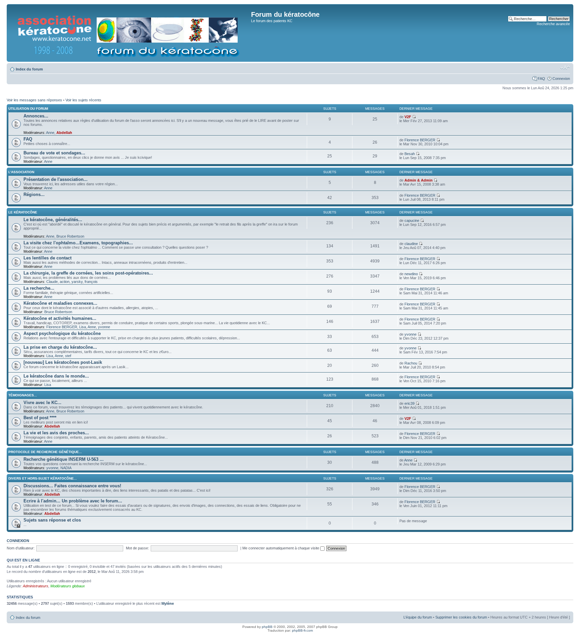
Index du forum (29, 69)
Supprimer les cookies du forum (461, 617)
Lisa (82, 327)
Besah (409, 154)
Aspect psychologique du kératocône (62, 333)
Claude (52, 282)
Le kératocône (22, 212)
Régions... (34, 194)
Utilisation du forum (28, 108)
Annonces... (35, 115)
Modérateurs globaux (67, 586)
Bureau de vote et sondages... (54, 152)
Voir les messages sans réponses (34, 100)
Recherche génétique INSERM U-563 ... (63, 459)
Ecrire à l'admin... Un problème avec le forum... (72, 500)
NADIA (65, 468)
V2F (407, 117)
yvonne (104, 327)
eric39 (409, 403)
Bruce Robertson (70, 236)
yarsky (77, 282)
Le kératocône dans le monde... (56, 376)
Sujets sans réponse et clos (52, 520)
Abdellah (64, 133)
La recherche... (38, 288)
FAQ (541, 79)
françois (91, 282)
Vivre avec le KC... (42, 402)
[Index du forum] (129, 33)
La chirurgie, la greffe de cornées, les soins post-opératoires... (88, 273)
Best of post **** (39, 417)
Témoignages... (22, 395)
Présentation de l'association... (55, 179)
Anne (50, 133)
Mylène (167, 603)
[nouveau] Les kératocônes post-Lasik (62, 362)
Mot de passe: (137, 548)
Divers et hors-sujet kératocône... (42, 478)
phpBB (267, 627)
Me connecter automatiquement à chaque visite (281, 548)
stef (68, 356)
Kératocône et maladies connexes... (60, 303)
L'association (21, 172)
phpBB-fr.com (302, 630)
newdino (411, 274)
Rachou (410, 363)
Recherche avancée (553, 24)
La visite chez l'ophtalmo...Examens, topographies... (78, 242)
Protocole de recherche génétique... (45, 452)
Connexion (561, 79)
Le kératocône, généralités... (52, 219)
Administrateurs (35, 586)
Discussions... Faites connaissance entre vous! (72, 485)
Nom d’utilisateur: (21, 548)
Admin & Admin (418, 180)
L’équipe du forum (417, 617)
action (64, 282)
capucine (411, 220)
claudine (411, 244)
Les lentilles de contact (47, 257)
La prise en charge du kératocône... (60, 347)
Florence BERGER (419, 140)
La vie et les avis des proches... (56, 432)
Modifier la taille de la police (565, 68)
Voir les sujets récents (83, 100)
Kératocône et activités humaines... (59, 318)
